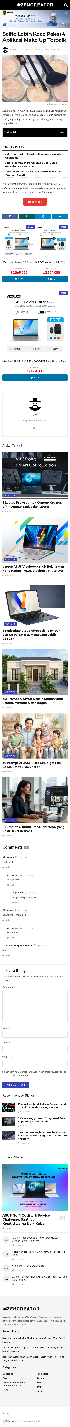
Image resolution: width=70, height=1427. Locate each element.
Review (40, 1378)
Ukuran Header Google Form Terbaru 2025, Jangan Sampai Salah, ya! (35, 1239)
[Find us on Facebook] (3, 1414)
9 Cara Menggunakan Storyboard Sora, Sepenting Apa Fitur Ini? (42, 1120)
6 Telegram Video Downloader (28, 1265)
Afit (14, 49)
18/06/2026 (8, 576)
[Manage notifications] (5, 1421)
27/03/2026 (8, 836)
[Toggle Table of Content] (60, 132)
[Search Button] (66, 5)
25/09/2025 (24, 1126)
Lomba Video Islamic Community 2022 (13, 1384)
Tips (39, 1382)
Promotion (43, 1373)
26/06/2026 (8, 511)
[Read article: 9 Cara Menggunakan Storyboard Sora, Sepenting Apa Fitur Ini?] (8, 1121)
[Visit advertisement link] (35, 19)
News (5, 1389)
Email (6, 1042)
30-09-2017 (27, 49)
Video (40, 1391)
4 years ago (23, 857)
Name (6, 1028)
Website (7, 1057)
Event (5, 1378)
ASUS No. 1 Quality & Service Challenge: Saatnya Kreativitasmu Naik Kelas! (26, 1219)
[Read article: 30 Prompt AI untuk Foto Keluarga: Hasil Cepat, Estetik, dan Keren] (35, 736)
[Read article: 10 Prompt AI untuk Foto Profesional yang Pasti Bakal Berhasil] (35, 800)
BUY (20, 279)
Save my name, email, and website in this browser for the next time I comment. (36, 1073)
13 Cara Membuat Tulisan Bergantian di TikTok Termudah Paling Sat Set (42, 1106)
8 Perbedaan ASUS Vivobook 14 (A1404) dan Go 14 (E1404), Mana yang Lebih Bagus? (32, 635)
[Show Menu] (4, 5)
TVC (39, 1387)
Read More (35, 201)
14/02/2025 (24, 1143)
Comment (8, 987)
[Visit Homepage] (35, 5)
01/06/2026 (8, 644)
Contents (10, 496)
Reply (7, 867)
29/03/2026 (8, 772)
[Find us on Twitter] (7, 1414)
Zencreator (14, 1421)
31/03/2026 (8, 708)
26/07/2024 (24, 1112)
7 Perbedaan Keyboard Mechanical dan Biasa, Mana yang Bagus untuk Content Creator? (42, 1135)
